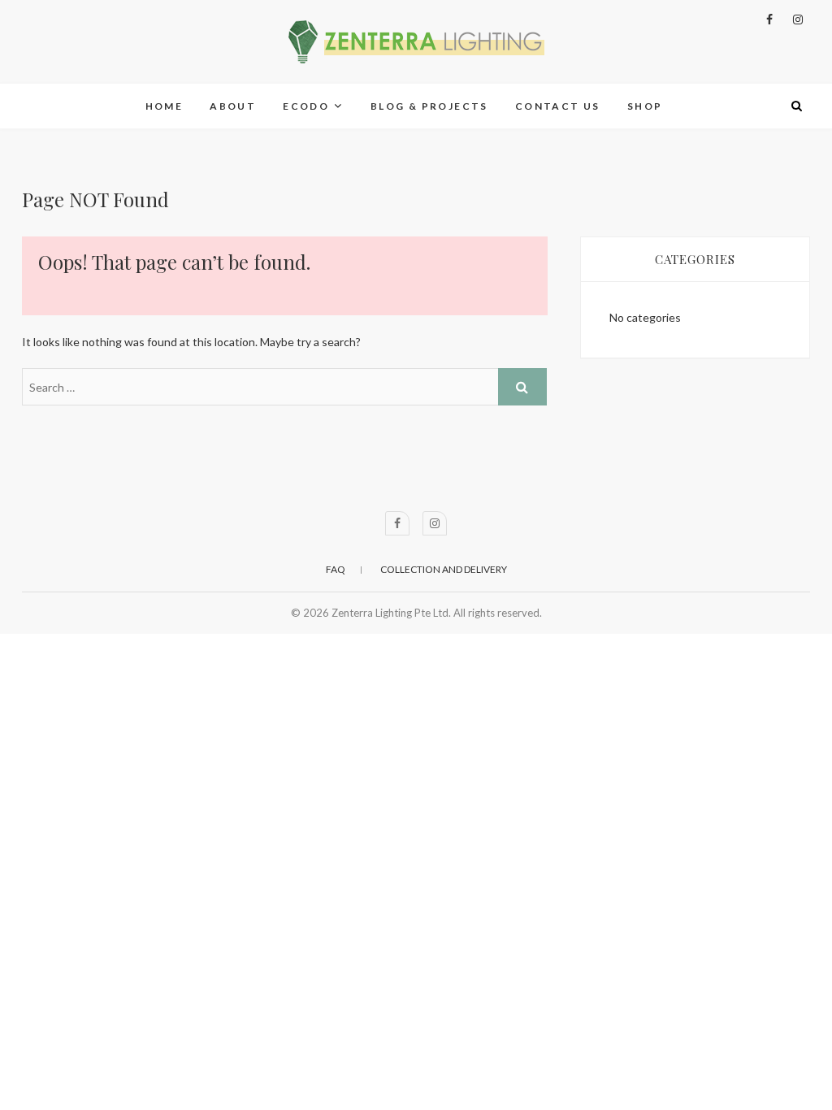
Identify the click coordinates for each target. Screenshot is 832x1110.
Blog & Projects (429, 106)
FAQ (335, 569)
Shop (645, 106)
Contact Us (557, 106)
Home (164, 106)
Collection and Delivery (443, 569)
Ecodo (306, 106)
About (233, 106)
